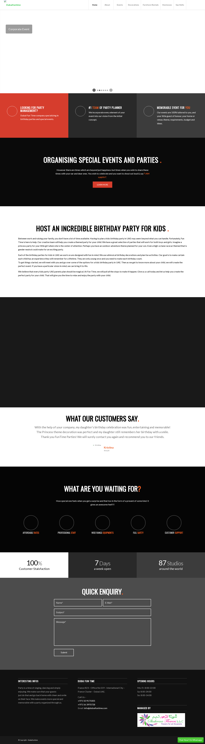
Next (180, 429)
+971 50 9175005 (86, 700)
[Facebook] (190, 5)
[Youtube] (195, 5)
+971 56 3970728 (86, 704)
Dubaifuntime (33, 740)
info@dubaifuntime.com (95, 708)
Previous (24, 429)
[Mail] (199, 5)
